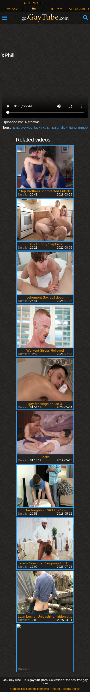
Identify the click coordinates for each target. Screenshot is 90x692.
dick (64, 127)
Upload (55, 689)
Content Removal (37, 689)
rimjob (83, 127)
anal (16, 127)
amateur (53, 127)
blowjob (26, 127)
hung (73, 127)
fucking (39, 127)
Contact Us (17, 689)
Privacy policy (70, 689)
